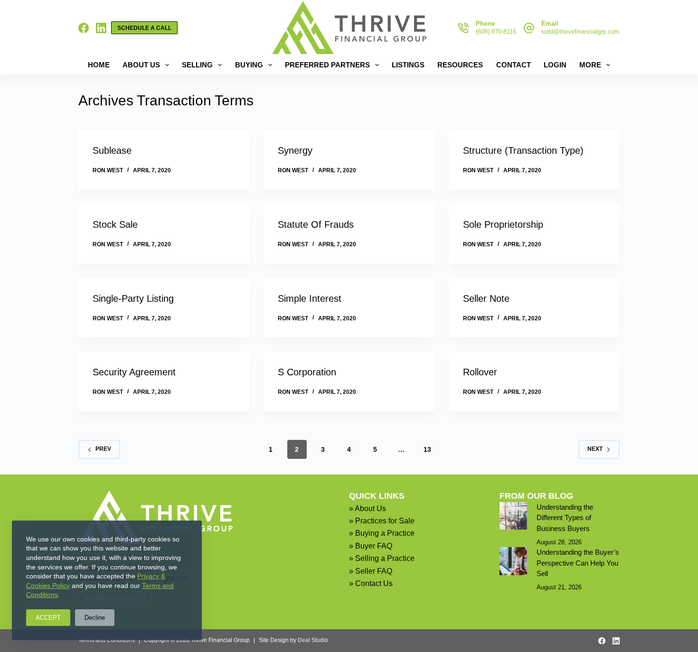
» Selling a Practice (382, 558)
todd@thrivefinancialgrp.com (580, 31)
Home (99, 65)
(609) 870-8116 (496, 31)
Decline (95, 617)
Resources (460, 65)
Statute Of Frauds (316, 224)
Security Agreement (134, 372)
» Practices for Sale (382, 521)
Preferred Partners (327, 65)
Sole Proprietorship (503, 224)
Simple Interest (309, 298)
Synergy (295, 150)
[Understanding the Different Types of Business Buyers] (513, 516)
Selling (197, 65)
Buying (249, 65)
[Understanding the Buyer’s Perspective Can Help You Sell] (513, 561)
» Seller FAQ (370, 571)
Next (595, 449)
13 (427, 449)
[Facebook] (83, 28)
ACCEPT (48, 617)
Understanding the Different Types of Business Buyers (565, 517)
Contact (513, 65)
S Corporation (307, 372)
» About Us (367, 508)
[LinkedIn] (101, 28)
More (590, 65)
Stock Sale (115, 224)
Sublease (112, 150)
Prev (103, 449)
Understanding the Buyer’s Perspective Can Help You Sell (578, 563)
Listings (408, 65)
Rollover (480, 372)
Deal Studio (313, 640)
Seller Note (486, 298)
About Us (141, 65)
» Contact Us (371, 583)
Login (555, 65)
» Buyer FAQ (370, 546)
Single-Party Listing (133, 298)
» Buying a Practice (382, 533)
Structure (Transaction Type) (523, 150)
